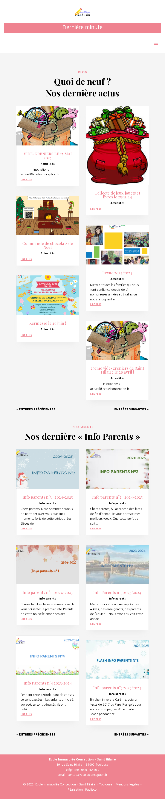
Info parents (47, 503)
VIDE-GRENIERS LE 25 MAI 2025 (48, 155)
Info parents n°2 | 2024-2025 (117, 497)
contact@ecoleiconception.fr (87, 775)
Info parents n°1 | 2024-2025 (48, 592)
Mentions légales (127, 784)
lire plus (26, 179)
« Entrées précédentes (36, 409)
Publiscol (91, 789)
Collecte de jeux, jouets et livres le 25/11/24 (117, 194)
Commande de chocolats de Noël (47, 245)
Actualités (48, 163)
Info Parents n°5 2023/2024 (117, 592)
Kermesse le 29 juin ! (47, 323)
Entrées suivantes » (131, 409)
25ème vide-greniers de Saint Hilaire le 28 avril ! (117, 370)
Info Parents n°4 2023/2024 (48, 683)
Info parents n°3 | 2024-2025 (48, 497)
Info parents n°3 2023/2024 (117, 687)
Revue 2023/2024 (117, 272)
